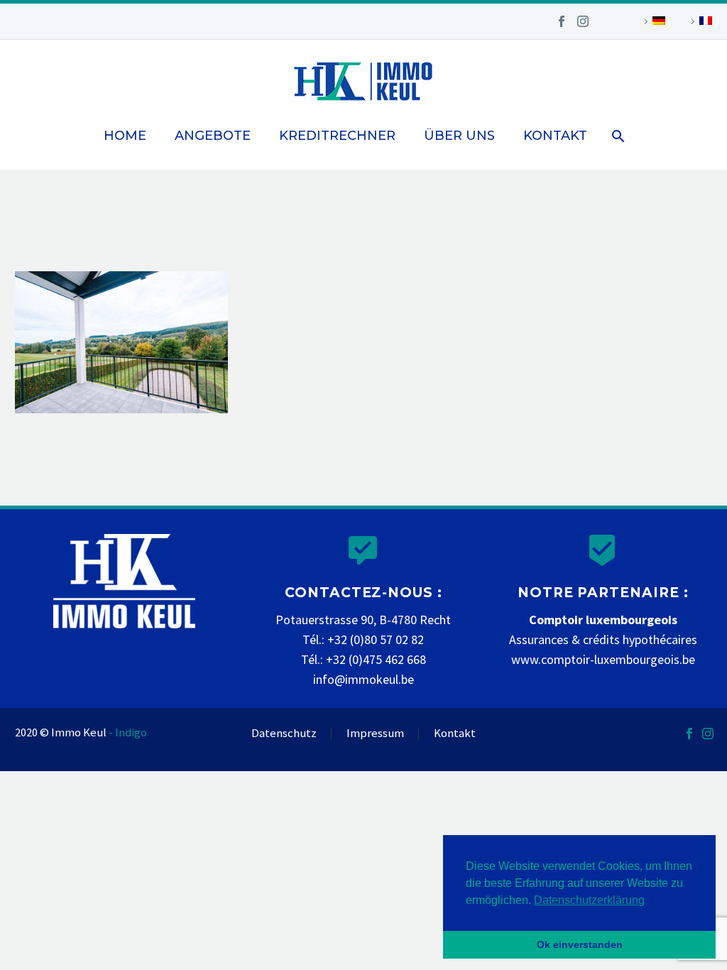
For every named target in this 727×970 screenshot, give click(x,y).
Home (125, 135)
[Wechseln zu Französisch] (699, 21)
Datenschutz (284, 734)
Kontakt (555, 135)
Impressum (375, 734)
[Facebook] (561, 21)
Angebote (213, 135)
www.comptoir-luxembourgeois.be (603, 659)
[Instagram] (583, 21)
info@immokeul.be (363, 679)
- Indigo (128, 732)
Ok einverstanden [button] (580, 944)
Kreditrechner (337, 135)
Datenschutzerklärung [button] (589, 900)
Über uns (459, 135)
